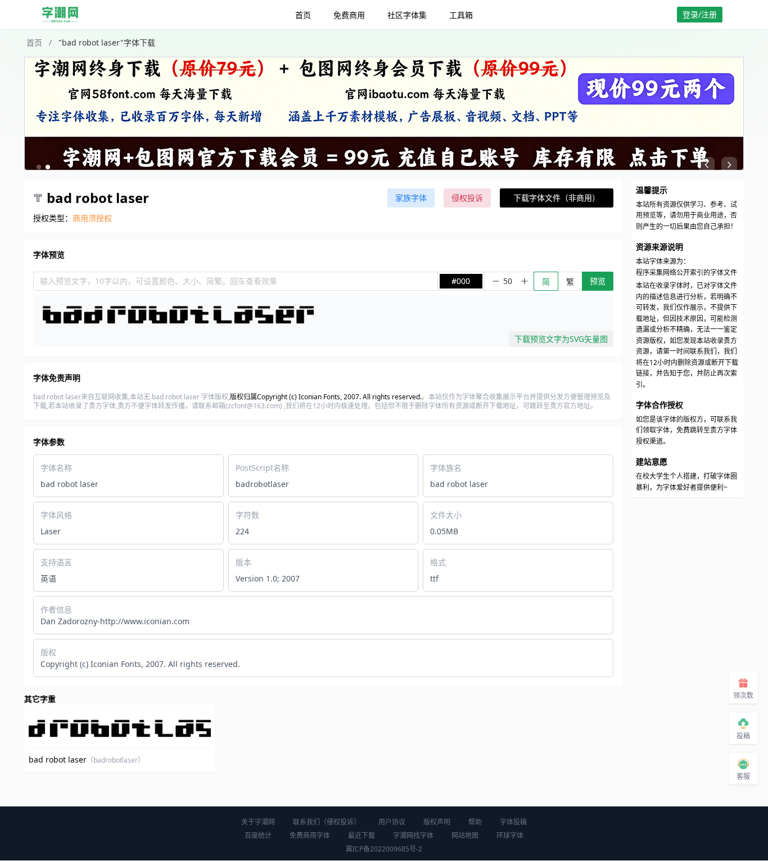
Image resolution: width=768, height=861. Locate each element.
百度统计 (258, 835)
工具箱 (461, 15)
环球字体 (509, 835)
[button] (39, 167)
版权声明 (436, 822)
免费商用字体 (310, 835)
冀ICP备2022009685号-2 (384, 849)
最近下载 (361, 835)
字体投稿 (513, 822)
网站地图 (464, 835)
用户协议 (391, 822)
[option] (384, 113)
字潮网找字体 (413, 835)
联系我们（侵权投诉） (326, 822)
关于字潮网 (258, 822)
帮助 (475, 822)
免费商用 (349, 15)
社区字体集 (407, 15)
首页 (303, 15)
